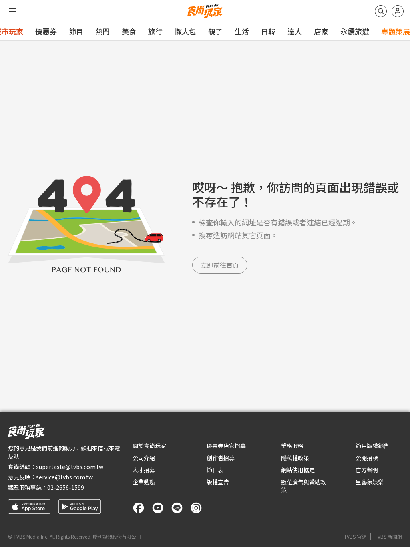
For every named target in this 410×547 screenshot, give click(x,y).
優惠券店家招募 (226, 446)
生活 (242, 31)
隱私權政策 (295, 458)
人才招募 (144, 470)
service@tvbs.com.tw (64, 477)
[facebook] (139, 508)
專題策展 (395, 31)
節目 (76, 31)
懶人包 (185, 31)
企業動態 (144, 482)
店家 (321, 31)
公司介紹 (144, 458)
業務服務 (292, 446)
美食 (129, 31)
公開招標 (367, 458)
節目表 (215, 470)
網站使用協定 (298, 470)
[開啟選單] (12, 11)
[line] (177, 508)
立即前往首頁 (220, 265)
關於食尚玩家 (149, 446)
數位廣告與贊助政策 (303, 486)
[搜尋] (381, 11)
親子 (215, 31)
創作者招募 (221, 458)
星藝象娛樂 (370, 482)
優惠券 (46, 31)
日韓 (268, 31)
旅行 (155, 31)
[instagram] (196, 508)
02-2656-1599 (65, 487)
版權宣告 (218, 482)
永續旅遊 (354, 31)
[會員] (398, 11)
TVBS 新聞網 (388, 536)
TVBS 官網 (355, 536)
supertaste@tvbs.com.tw (69, 467)
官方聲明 (367, 470)
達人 (294, 31)
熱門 (102, 31)
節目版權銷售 (372, 446)
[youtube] (158, 508)
